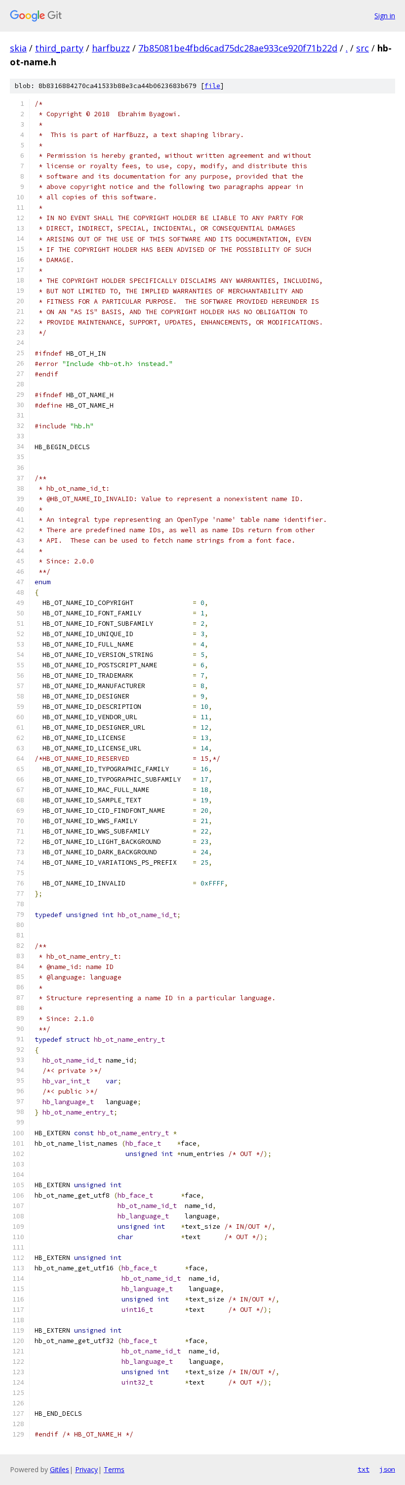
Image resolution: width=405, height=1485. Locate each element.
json (387, 1469)
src (362, 48)
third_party (59, 48)
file (212, 86)
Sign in (384, 15)
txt (363, 1469)
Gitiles (59, 1469)
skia (18, 48)
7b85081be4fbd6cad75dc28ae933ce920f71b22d (237, 48)
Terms (114, 1469)
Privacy (86, 1469)
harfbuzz (111, 48)
